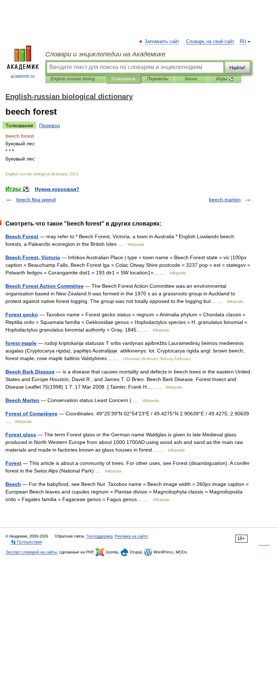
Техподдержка (100, 536)
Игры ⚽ (225, 78)
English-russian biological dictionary (75, 78)
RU (243, 41)
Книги (191, 78)
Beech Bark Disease (30, 372)
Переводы (157, 78)
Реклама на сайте (131, 536)
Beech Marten (22, 400)
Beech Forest (21, 236)
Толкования (123, 78)
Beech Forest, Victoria (32, 257)
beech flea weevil (36, 199)
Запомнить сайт (162, 41)
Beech (13, 484)
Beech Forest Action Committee (44, 286)
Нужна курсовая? (57, 189)
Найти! (237, 67)
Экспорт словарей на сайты (31, 552)
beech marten (225, 199)
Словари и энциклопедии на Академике (105, 54)
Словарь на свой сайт (210, 41)
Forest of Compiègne (31, 413)
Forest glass (20, 434)
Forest (13, 463)
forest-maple (21, 343)
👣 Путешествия (26, 542)
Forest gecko (21, 314)
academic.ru (22, 76)
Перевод (49, 125)
